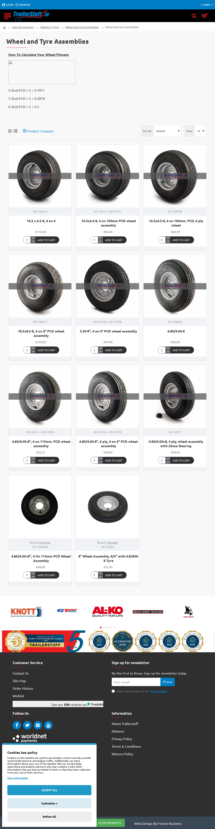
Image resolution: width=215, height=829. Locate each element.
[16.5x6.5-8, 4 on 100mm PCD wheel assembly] (107, 176)
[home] (4, 27)
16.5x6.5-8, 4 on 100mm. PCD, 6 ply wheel (176, 223)
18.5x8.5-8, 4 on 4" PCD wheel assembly (41, 333)
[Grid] (9, 131)
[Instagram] (38, 725)
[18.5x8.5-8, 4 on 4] (40, 286)
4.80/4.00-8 (176, 331)
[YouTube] (48, 725)
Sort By (147, 131)
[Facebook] (17, 725)
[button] (47, 239)
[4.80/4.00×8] (40, 506)
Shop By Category (23, 27)
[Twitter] (27, 725)
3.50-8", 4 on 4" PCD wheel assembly (108, 331)
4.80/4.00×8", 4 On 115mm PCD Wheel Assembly (41, 558)
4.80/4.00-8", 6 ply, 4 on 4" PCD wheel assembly (108, 443)
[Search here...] (194, 15)
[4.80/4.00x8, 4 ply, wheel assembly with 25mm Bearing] (175, 396)
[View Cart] (206, 15)
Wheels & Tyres (49, 27)
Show (189, 131)
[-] (32, 241)
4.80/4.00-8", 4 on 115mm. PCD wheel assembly (41, 443)
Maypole (44, 542)
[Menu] (7, 15)
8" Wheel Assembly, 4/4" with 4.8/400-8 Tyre (108, 558)
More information (17, 778)
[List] (15, 131)
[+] (32, 238)
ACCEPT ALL (49, 790)
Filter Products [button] (109, 823)
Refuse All (49, 816)
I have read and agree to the (141, 691)
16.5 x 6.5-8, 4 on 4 (41, 221)
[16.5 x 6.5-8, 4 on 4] (40, 176)
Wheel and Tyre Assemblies (82, 27)
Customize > (49, 803)
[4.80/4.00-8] (175, 286)
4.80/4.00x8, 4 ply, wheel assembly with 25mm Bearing (176, 443)
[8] (107, 506)
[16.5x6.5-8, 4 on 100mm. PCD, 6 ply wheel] (175, 176)
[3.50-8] (107, 286)
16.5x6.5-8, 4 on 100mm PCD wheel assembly (108, 223)
